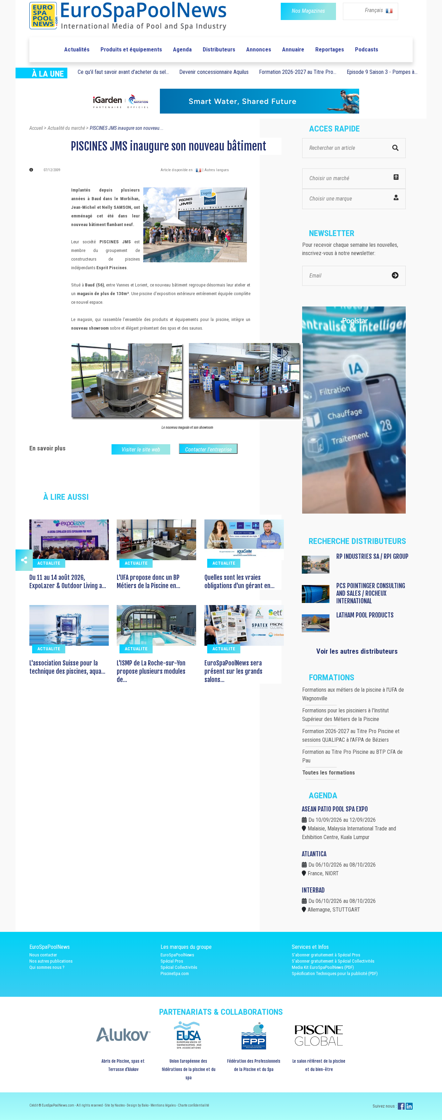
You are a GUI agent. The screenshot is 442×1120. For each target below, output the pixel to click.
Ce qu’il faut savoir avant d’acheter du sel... (123, 72)
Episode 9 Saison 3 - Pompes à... (382, 72)
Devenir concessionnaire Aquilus (214, 72)
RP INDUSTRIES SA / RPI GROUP (372, 556)
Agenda (182, 49)
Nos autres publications (51, 961)
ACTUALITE (48, 563)
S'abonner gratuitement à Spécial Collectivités (333, 961)
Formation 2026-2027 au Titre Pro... (297, 72)
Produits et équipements (131, 49)
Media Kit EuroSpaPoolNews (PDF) (323, 967)
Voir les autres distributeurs (357, 651)
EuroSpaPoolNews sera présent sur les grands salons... (233, 671)
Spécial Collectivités (179, 967)
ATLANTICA (314, 854)
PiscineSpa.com (175, 973)
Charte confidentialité (193, 1105)
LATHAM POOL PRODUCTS (365, 615)
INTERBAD (313, 890)
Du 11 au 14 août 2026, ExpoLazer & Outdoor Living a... (67, 582)
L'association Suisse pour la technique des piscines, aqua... (67, 667)
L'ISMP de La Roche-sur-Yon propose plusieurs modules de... (151, 671)
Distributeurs (219, 49)
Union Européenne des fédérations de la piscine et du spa (188, 1069)
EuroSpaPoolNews (177, 954)
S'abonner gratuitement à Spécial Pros (326, 954)
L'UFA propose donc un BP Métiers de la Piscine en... (148, 582)
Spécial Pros (172, 961)
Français (374, 10)
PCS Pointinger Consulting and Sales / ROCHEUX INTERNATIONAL (370, 593)
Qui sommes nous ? (47, 967)
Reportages (329, 49)
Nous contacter (43, 954)
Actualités (76, 49)
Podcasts (366, 49)
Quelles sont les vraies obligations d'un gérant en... (239, 582)
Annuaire (293, 49)
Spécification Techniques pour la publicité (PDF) (335, 973)
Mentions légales (163, 1105)
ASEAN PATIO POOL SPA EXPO (335, 809)
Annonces (258, 49)
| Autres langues (215, 170)
